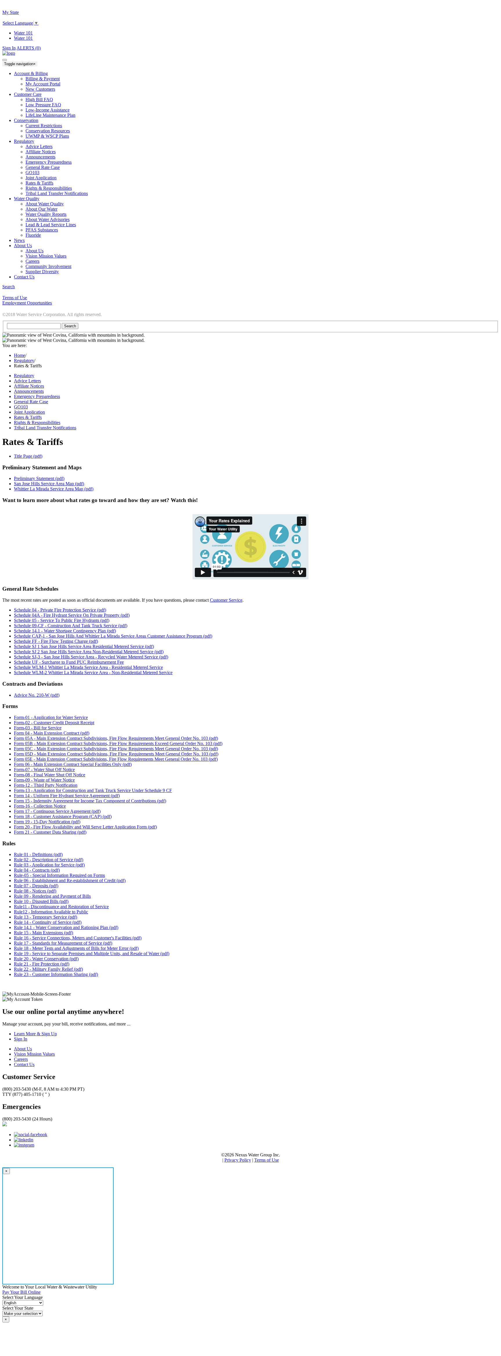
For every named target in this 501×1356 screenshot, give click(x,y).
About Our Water (41, 209)
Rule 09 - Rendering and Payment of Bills (52, 896)
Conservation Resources (48, 130)
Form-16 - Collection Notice (40, 806)
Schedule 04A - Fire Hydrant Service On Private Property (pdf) (72, 615)
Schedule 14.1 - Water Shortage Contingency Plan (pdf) (65, 630)
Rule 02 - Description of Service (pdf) (48, 859)
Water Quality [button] (26, 198)
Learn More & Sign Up (35, 1033)
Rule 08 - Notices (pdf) (35, 890)
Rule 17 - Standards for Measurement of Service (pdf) (63, 943)
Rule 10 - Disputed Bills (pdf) (41, 901)
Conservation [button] (26, 120)
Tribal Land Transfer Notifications (57, 193)
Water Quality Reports (46, 214)
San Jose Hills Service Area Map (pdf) (49, 483)
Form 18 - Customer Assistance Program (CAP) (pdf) (63, 816)
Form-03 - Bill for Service (37, 727)
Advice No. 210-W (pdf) (36, 695)
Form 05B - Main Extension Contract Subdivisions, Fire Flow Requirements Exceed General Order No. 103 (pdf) (118, 743)
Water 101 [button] (23, 38)
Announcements (40, 156)
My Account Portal (43, 83)
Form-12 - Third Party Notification (45, 785)
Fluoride (33, 235)
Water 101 (23, 32)
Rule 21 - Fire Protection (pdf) (41, 963)
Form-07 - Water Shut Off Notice (44, 769)
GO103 (32, 172)
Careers (32, 261)
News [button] (19, 240)
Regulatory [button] (24, 141)
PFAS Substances (42, 229)
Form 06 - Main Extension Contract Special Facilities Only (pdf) (73, 764)
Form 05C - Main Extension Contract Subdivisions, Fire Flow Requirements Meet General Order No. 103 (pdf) (116, 748)
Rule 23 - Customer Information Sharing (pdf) (56, 974)
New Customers (40, 89)
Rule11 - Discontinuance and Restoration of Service (61, 906)
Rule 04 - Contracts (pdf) (37, 870)
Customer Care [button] (27, 94)
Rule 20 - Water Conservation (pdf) (46, 958)
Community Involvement (48, 266)
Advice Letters (39, 146)
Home (19, 355)
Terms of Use (266, 1160)
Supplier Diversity (42, 271)
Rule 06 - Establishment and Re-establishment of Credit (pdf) (70, 880)
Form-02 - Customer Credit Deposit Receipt (54, 722)
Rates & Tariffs (39, 182)
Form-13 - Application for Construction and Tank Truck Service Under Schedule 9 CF (93, 790)
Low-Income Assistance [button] (48, 109)
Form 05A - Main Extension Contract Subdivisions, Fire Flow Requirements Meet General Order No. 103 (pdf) (116, 738)
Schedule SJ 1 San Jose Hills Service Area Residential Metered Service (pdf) (84, 646)
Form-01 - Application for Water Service (51, 717)
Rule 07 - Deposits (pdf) (36, 885)
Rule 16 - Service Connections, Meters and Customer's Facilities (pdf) (77, 937)
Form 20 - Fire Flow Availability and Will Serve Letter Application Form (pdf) (85, 826)
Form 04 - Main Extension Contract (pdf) (51, 733)
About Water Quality (45, 203)
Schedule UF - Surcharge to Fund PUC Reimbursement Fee (69, 662)
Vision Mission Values (46, 255)
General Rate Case (31, 401)
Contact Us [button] (24, 276)
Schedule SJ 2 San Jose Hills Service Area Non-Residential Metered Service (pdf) (89, 651)
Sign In (9, 47)
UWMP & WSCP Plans (47, 136)
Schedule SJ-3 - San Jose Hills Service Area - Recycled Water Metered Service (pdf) (91, 656)
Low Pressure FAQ (43, 104)
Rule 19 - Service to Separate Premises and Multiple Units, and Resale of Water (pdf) (91, 953)
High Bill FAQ (39, 99)
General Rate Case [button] (43, 167)
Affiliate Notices (41, 151)
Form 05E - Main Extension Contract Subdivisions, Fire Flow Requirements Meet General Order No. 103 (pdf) (116, 759)
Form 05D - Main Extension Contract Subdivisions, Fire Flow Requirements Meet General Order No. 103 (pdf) (116, 753)
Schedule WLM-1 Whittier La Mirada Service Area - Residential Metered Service (88, 667)
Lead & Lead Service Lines (51, 224)
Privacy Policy (237, 1160)
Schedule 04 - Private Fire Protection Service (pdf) (60, 609)
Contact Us (24, 1064)
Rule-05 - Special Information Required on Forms (59, 875)
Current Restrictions (44, 125)
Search (8, 286)
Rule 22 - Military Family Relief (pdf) (48, 969)
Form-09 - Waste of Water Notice (44, 780)
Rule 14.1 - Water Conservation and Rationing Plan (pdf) (66, 927)
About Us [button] (23, 245)
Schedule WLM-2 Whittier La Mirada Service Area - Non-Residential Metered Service (93, 672)
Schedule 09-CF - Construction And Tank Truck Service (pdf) (70, 625)
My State (10, 12)
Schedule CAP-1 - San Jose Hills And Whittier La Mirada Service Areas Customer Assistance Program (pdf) (113, 636)
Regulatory (24, 360)
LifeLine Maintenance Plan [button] (50, 115)
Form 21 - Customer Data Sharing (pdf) (50, 832)
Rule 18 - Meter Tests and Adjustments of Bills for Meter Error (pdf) (76, 948)
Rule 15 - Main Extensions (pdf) (43, 932)
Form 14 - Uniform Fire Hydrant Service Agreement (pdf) (67, 795)
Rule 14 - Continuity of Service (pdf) (47, 922)
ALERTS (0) (29, 47)
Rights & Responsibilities (49, 188)
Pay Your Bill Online (21, 1292)
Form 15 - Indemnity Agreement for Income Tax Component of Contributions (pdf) (90, 800)
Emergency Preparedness (49, 162)
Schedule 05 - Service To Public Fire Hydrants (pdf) (61, 620)
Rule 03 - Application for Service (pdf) (49, 864)
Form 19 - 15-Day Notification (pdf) (47, 821)
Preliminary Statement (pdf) (39, 478)
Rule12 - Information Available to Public (51, 911)
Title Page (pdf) (28, 456)
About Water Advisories (48, 219)
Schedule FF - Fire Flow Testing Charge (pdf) (56, 641)
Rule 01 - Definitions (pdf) (38, 854)
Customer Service (226, 600)
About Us (34, 250)
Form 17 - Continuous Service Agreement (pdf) (57, 811)
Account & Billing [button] (31, 73)
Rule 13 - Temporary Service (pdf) (45, 917)
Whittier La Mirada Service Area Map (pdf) (53, 488)
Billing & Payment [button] (43, 78)
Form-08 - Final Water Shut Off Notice (49, 774)
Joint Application (41, 177)
